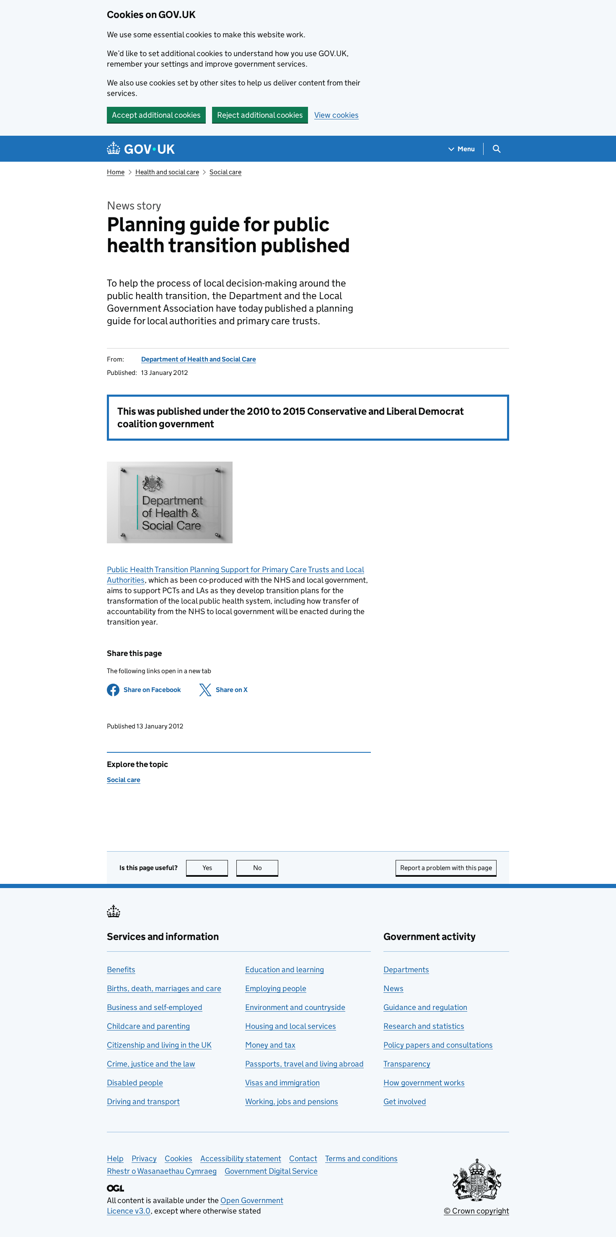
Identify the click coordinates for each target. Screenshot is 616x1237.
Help (115, 1158)
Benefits (121, 969)
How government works (424, 1082)
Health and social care (167, 172)
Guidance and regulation (425, 1007)
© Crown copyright (476, 1211)
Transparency (406, 1064)
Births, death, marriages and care (164, 988)
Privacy (144, 1158)
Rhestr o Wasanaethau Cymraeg (162, 1171)
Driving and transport (143, 1101)
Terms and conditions (361, 1158)
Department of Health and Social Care (198, 359)
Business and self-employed (154, 1007)
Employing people (275, 988)
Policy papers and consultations (438, 1045)
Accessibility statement (240, 1158)
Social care (225, 172)
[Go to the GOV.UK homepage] (141, 149)
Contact (303, 1158)
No (265, 868)
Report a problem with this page (446, 868)
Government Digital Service (271, 1171)
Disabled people (135, 1082)
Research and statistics (423, 1026)
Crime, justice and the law (151, 1064)
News (393, 988)
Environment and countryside (295, 1007)
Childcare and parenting (148, 1026)
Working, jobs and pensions (291, 1101)
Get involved (404, 1101)
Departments (406, 969)
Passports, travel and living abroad (304, 1064)
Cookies (178, 1158)
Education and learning (284, 969)
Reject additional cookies (260, 115)
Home (115, 172)
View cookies (336, 115)
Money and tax (270, 1045)
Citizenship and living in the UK (159, 1045)
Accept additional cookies (156, 115)
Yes (215, 868)
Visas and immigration (282, 1082)
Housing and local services (290, 1026)
